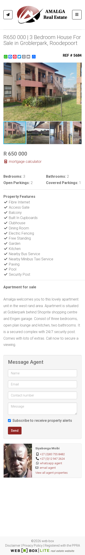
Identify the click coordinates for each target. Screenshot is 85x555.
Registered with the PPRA (62, 545)
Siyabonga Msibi (47, 448)
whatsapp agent (51, 463)
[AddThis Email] (29, 56)
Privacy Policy (32, 545)
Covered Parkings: (62, 183)
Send (15, 430)
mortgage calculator (24, 161)
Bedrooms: (12, 176)
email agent (48, 467)
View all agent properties (51, 472)
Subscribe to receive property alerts (42, 420)
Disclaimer (12, 545)
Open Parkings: (16, 183)
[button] (77, 66)
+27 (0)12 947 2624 (52, 458)
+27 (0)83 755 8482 (52, 454)
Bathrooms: (56, 176)
